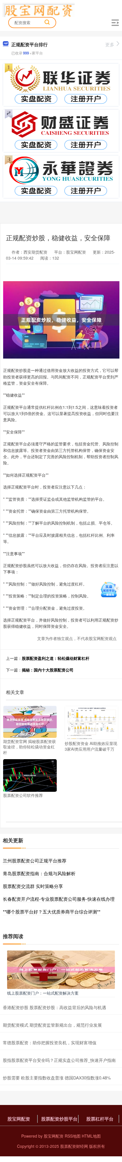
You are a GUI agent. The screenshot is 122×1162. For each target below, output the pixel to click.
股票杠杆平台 (99, 1118)
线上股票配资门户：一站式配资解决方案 (43, 993)
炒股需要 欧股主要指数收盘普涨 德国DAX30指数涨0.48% (57, 1078)
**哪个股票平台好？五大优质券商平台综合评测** (51, 911)
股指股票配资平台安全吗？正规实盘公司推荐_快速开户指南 (59, 1060)
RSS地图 (73, 1136)
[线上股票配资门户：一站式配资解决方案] (61, 969)
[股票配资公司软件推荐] (30, 775)
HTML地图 (91, 1136)
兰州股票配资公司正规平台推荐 (34, 860)
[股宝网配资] (39, 9)
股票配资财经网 (74, 1146)
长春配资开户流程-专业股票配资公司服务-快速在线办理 (59, 899)
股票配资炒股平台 (59, 1118)
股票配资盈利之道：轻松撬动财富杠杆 (55, 658)
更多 (109, 44)
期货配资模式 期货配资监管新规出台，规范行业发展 (52, 1025)
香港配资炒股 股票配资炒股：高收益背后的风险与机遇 (54, 1007)
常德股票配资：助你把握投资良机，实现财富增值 (49, 1042)
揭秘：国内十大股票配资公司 (47, 670)
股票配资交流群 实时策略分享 (33, 886)
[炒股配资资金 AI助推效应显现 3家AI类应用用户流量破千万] (91, 722)
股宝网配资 (18, 1118)
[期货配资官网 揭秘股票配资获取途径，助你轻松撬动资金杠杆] (30, 721)
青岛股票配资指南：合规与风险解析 (39, 873)
